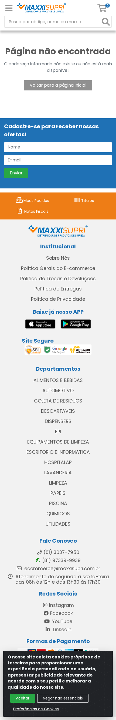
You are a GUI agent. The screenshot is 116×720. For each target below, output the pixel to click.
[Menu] (9, 8)
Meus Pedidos (35, 200)
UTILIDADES (58, 524)
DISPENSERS (58, 421)
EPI (58, 431)
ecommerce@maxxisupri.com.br (61, 568)
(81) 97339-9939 (61, 560)
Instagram (61, 605)
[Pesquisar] (105, 21)
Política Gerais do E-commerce (58, 268)
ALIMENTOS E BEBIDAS (58, 380)
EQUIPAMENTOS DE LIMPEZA (58, 442)
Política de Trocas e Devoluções (58, 278)
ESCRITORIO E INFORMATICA (58, 452)
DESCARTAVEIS (58, 411)
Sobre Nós (58, 258)
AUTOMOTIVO (58, 390)
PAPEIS (58, 493)
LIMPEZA (58, 483)
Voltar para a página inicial (58, 85)
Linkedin (61, 629)
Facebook (61, 613)
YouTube (61, 621)
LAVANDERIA (58, 472)
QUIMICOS (58, 514)
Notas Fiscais (35, 211)
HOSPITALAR (58, 462)
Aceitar (22, 698)
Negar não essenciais (63, 698)
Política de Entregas (58, 289)
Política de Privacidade (58, 299)
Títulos (87, 200)
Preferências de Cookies (36, 709)
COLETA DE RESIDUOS (58, 401)
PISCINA (58, 503)
